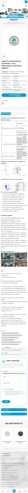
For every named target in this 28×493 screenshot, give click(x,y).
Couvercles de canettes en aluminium (10, 344)
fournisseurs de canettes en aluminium (10, 477)
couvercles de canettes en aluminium (10, 333)
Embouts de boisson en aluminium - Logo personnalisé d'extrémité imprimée (14, 373)
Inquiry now (13, 95)
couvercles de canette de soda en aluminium (12, 335)
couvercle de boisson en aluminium (9, 472)
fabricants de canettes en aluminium (9, 479)
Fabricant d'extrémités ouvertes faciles (15, 463)
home (8, 22)
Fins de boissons (15, 22)
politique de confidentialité (14, 484)
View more (8, 445)
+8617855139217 (7, 453)
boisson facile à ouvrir (6, 467)
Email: (4, 376)
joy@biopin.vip (7, 455)
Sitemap (3, 484)
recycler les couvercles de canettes (10, 337)
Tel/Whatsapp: (6, 383)
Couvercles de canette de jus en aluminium (11, 342)
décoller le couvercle (6, 474)
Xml (7, 484)
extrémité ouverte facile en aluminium (10, 465)
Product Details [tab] (5, 113)
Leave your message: (8, 389)
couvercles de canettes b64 (8, 339)
